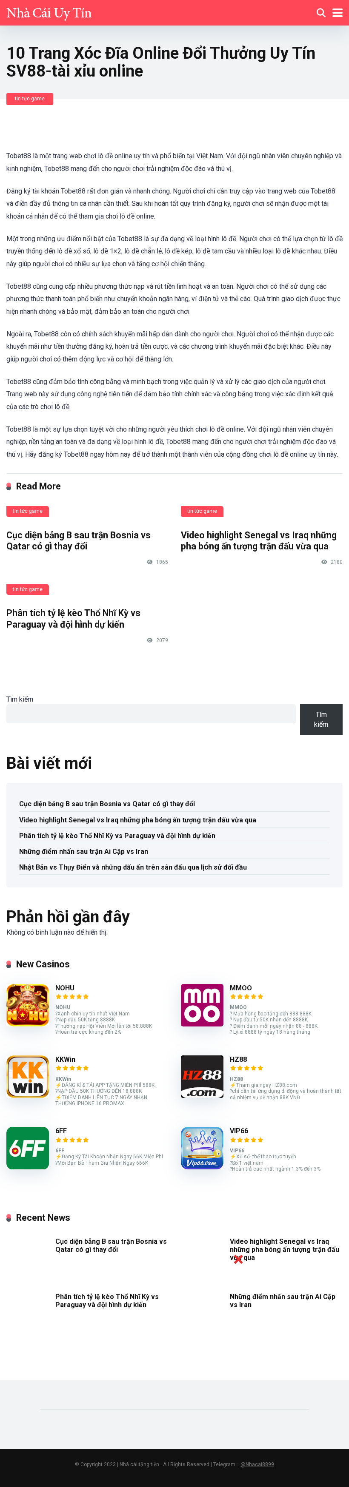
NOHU (64, 988)
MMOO (241, 988)
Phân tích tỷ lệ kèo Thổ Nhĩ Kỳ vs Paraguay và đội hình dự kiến (73, 619)
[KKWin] (27, 1096)
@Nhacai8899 (257, 1464)
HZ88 (238, 1059)
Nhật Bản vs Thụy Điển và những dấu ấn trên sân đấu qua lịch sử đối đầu (133, 867)
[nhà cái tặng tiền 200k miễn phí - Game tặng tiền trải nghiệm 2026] (49, 11)
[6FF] (27, 1167)
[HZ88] (202, 1096)
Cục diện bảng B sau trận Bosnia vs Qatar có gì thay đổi (78, 541)
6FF (61, 1131)
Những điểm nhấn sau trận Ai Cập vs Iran (83, 851)
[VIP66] (202, 1167)
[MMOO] (202, 1024)
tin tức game (30, 99)
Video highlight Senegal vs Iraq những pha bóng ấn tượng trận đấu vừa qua (259, 541)
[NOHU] (27, 1024)
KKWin (65, 1059)
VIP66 (239, 1131)
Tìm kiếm (19, 699)
